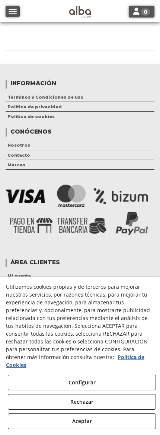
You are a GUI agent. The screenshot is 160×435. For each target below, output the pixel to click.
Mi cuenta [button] (19, 275)
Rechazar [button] (81, 401)
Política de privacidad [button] (34, 106)
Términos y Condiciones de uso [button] (45, 97)
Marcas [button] (16, 164)
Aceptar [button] (82, 421)
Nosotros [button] (18, 145)
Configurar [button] (82, 382)
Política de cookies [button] (31, 116)
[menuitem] (80, 97)
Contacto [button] (18, 155)
